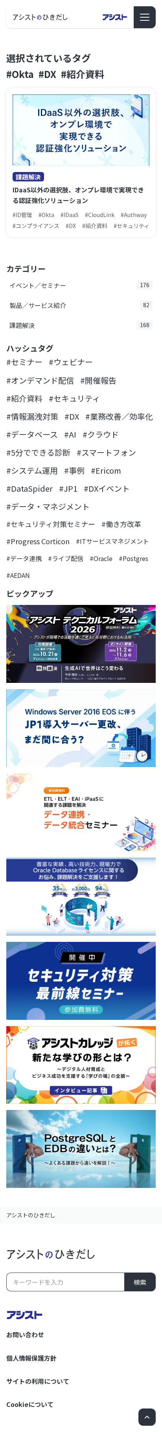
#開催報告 (98, 380)
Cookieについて (29, 1404)
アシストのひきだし (30, 1215)
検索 (140, 1282)
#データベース (32, 434)
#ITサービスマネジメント (112, 541)
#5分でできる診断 (38, 452)
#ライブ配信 (65, 558)
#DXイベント (107, 488)
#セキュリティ (74, 398)
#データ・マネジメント (48, 506)
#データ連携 (24, 558)
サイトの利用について (37, 1381)
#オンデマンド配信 (40, 380)
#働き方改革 (121, 524)
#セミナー (24, 362)
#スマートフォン (106, 452)
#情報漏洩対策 (32, 416)
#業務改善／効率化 (119, 416)
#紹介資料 (82, 74)
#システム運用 (32, 470)
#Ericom (106, 470)
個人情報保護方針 (31, 1358)
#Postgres (133, 558)
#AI (70, 434)
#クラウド (101, 434)
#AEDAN (18, 575)
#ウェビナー (71, 362)
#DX (47, 74)
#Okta (20, 74)
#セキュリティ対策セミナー (50, 524)
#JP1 (68, 488)
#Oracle (101, 558)
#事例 (74, 470)
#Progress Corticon (38, 541)
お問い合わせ (25, 1334)
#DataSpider (29, 488)
